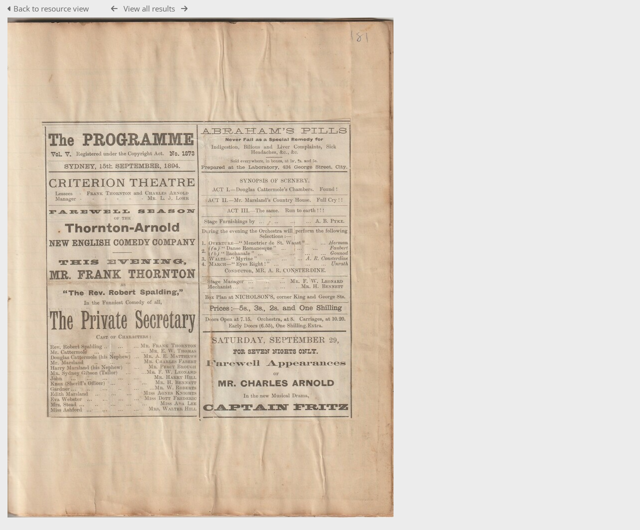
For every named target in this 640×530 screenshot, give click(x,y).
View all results (149, 9)
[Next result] (184, 8)
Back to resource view (51, 9)
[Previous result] (114, 8)
